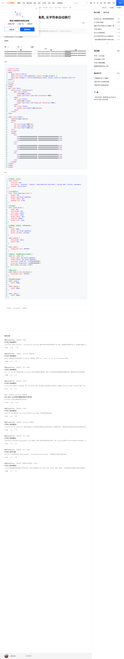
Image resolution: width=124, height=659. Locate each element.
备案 (105, 3)
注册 (113, 3)
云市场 (44, 3)
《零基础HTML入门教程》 (101, 78)
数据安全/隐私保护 (27, 463)
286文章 (28, 656)
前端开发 (25, 308)
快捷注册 (11, 29)
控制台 (109, 3)
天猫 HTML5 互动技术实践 (101, 82)
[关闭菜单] (3, 3)
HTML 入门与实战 (99, 56)
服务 (53, 3)
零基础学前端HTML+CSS (101, 66)
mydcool (13, 656)
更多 (118, 51)
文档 (101, 3)
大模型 (19, 3)
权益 (35, 3)
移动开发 (19, 340)
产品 (23, 3)
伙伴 (49, 3)
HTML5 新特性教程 (99, 63)
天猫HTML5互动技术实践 (101, 85)
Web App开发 (16, 308)
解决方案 (29, 3)
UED (24, 367)
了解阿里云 (60, 3)
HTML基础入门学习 (99, 59)
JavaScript (25, 353)
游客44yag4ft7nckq (9, 340)
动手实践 (39, 7)
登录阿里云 (27, 29)
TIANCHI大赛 (57, 7)
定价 (39, 3)
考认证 (51, 7)
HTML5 (24, 340)
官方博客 (45, 7)
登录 (120, 3)
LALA (5, 395)
